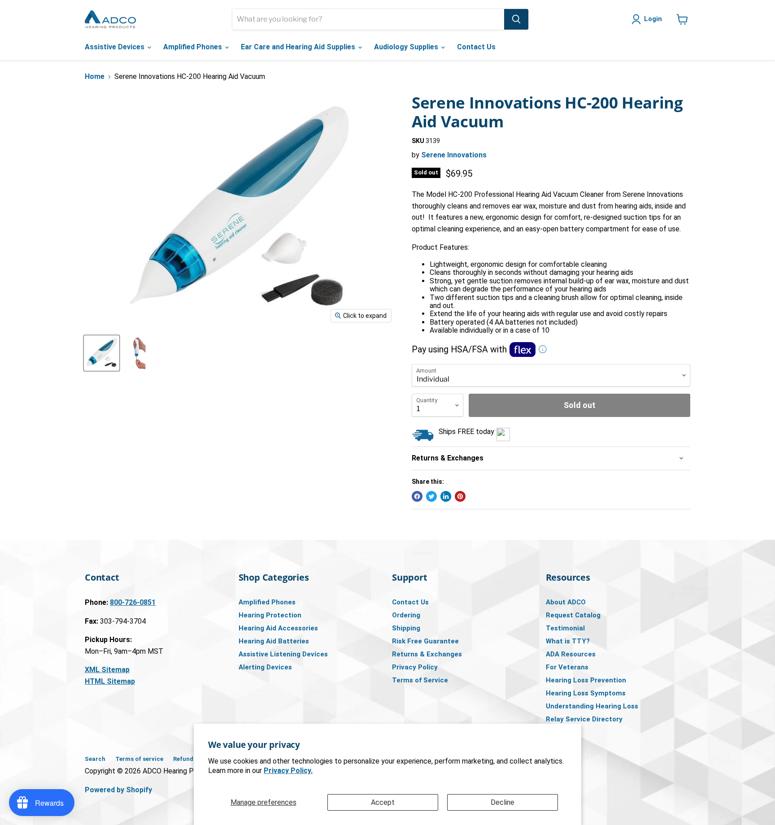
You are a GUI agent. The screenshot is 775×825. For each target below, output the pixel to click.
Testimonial (565, 628)
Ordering (406, 615)
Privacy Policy (415, 667)
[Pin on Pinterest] (460, 496)
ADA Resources (571, 654)
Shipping (406, 628)
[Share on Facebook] (417, 496)
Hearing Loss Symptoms (586, 693)
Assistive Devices (115, 47)
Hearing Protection (270, 615)
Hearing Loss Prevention (586, 680)
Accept (383, 802)
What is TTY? (568, 641)
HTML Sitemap (110, 681)
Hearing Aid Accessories (278, 628)
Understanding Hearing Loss (592, 706)
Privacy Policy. (288, 770)
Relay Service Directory (584, 719)
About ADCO (566, 602)
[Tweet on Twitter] (431, 496)
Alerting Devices (265, 667)
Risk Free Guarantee (425, 641)
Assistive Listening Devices (283, 654)
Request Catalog (573, 615)
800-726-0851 (133, 602)
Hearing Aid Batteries (274, 641)
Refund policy (192, 759)
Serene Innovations (454, 155)
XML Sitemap (107, 669)
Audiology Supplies (407, 47)
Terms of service (139, 759)
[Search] (516, 19)
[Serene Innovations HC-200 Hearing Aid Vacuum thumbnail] (101, 353)
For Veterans (567, 667)
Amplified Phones (193, 47)
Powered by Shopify (118, 790)
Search (95, 759)
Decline (502, 802)
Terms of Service (420, 680)
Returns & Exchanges (427, 654)
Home (94, 77)
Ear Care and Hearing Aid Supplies (299, 47)
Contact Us (476, 47)
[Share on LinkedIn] (445, 496)
